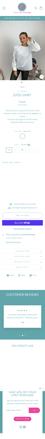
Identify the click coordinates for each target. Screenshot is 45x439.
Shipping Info (22, 256)
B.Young (22, 91)
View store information (13, 242)
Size (20, 144)
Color (22, 131)
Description (22, 251)
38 (22, 149)
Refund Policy (22, 262)
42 (36, 149)
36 (16, 149)
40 (29, 149)
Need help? (22, 267)
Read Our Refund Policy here (22, 122)
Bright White (22, 136)
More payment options (23, 228)
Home (22, 87)
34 (9, 149)
